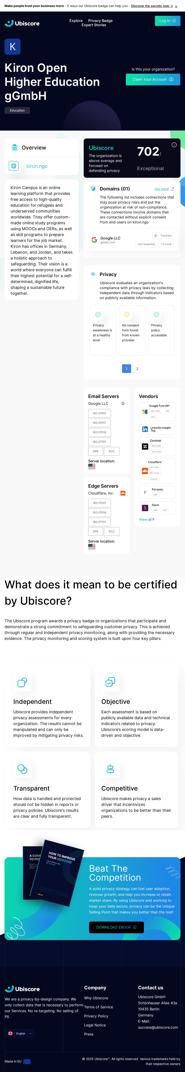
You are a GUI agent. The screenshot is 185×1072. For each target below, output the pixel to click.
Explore (76, 21)
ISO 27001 (99, 413)
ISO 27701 (99, 441)
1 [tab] (126, 368)
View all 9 (146, 519)
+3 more (166, 244)
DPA (95, 451)
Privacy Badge (100, 21)
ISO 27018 (99, 432)
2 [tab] (137, 368)
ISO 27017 (99, 422)
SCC (112, 451)
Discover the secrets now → (152, 6)
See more (162, 189)
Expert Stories (94, 25)
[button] (174, 145)
